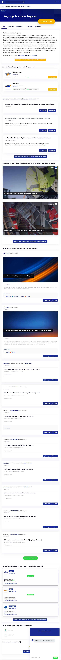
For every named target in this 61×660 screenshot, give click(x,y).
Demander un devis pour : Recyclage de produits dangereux (30, 59)
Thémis (22, 296)
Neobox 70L (8, 296)
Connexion (57, 2)
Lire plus (44, 145)
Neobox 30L (16, 296)
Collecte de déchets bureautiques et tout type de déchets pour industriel (24, 230)
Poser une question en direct (10, 583)
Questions (38, 26)
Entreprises (29, 26)
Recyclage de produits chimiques (27, 55)
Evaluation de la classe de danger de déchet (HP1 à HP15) (20, 193)
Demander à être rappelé (10, 582)
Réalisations (19, 26)
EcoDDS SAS (6, 363)
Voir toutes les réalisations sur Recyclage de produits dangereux (30, 241)
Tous (4, 26)
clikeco (7, 253)
